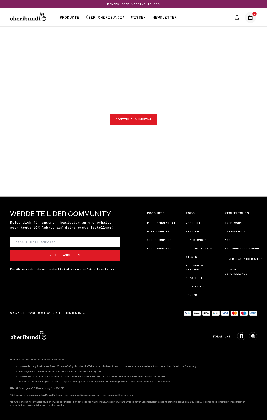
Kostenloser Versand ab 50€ (133, 4)
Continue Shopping (134, 119)
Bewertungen (196, 240)
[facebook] (241, 336)
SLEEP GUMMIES (159, 240)
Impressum (233, 223)
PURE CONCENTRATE (162, 223)
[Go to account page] (237, 17)
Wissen (191, 256)
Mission (192, 231)
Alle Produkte (159, 248)
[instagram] (253, 336)
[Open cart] (250, 17)
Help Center (196, 286)
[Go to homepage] (28, 17)
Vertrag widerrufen (245, 259)
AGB (227, 240)
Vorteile (193, 223)
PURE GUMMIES (158, 231)
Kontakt (192, 294)
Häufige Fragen (199, 248)
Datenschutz (235, 231)
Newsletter (195, 278)
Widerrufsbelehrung (242, 248)
